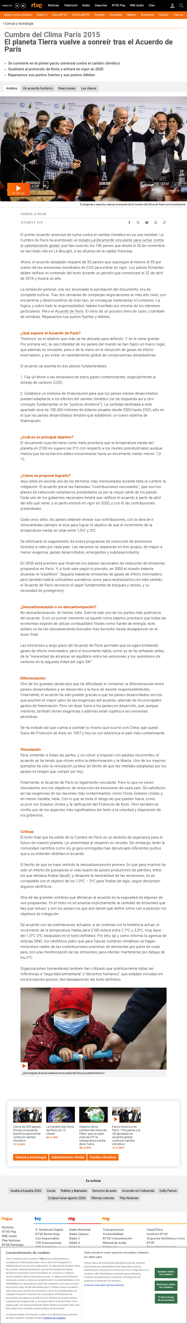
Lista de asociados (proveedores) (104, 1285)
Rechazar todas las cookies (166, 1286)
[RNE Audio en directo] (23, 5)
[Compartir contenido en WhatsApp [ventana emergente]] (155, 221)
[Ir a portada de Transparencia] (144, 1220)
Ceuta (51, 1191)
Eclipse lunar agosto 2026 (67, 1198)
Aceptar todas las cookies (166, 1273)
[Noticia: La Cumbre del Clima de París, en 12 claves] (60, 1124)
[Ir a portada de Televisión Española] (50, 1220)
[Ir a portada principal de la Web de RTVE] (17, 1219)
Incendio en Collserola (138, 1191)
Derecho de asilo (104, 1191)
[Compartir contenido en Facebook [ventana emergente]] (129, 221)
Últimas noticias (102, 1198)
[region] (93, 1285)
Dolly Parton (168, 1191)
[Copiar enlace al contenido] (164, 221)
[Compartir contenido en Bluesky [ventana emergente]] (146, 221)
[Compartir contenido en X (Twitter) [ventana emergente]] (138, 221)
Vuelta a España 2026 (25, 1191)
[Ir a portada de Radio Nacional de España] (84, 1220)
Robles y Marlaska (74, 1191)
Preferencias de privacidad (166, 1298)
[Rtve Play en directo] (17, 5)
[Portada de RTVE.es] (37, 6)
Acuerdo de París (69, 311)
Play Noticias (129, 1198)
